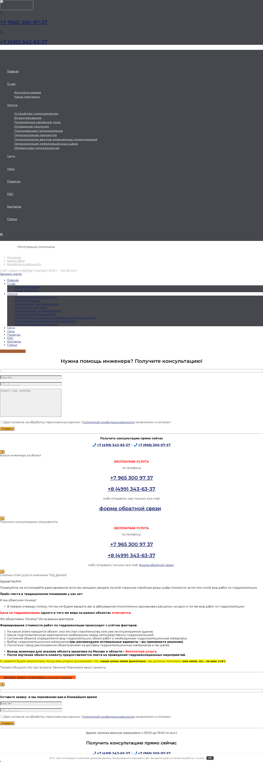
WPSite (27, 270)
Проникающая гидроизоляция (38, 311)
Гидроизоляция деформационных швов (45, 321)
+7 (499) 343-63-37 (23, 42)
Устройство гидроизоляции (35, 297)
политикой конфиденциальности (109, 422)
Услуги (12, 294)
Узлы (11, 331)
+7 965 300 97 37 (131, 478)
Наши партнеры (26, 290)
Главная (13, 280)
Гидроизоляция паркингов (35, 314)
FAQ (10, 338)
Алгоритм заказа (26, 287)
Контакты (14, 257)
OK (210, 758)
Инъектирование (27, 300)
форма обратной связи (130, 508)
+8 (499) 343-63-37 (131, 489)
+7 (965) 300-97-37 (23, 22)
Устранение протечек (30, 307)
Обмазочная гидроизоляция (36, 324)
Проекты (13, 334)
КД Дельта (1, 52)
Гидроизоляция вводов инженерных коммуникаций (54, 317)
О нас (11, 283)
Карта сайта (16, 261)
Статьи (12, 345)
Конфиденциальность (24, 264)
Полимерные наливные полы (36, 304)
